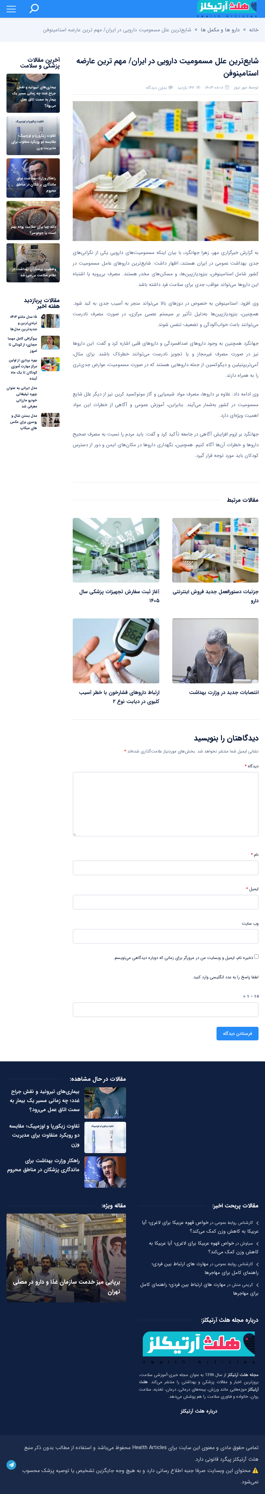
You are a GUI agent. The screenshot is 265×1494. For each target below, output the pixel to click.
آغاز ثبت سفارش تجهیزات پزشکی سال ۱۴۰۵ (119, 596)
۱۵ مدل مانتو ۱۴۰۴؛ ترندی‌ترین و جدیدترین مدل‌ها (23, 323)
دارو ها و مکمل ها (220, 30)
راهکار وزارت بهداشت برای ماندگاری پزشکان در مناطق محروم (43, 1165)
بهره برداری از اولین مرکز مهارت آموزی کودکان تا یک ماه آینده (23, 370)
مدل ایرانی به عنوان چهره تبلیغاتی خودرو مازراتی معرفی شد (21, 397)
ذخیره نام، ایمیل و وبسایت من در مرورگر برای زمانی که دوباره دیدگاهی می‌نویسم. (183, 958)
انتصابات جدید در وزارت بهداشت (224, 693)
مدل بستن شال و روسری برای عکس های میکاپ (23, 422)
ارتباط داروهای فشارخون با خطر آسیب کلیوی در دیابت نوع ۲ (119, 697)
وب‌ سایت (250, 924)
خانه (254, 30)
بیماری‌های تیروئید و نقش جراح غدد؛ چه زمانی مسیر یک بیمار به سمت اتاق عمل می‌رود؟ (45, 1101)
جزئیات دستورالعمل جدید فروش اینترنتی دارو (216, 596)
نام (255, 855)
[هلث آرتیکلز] (227, 9)
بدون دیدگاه (156, 87)
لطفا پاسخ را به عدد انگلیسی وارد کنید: (226, 977)
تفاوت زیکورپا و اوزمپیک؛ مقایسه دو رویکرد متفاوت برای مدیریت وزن (44, 1135)
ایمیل (252, 889)
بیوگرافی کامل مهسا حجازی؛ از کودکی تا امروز (22, 345)
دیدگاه (252, 766)
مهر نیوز (240, 87)
